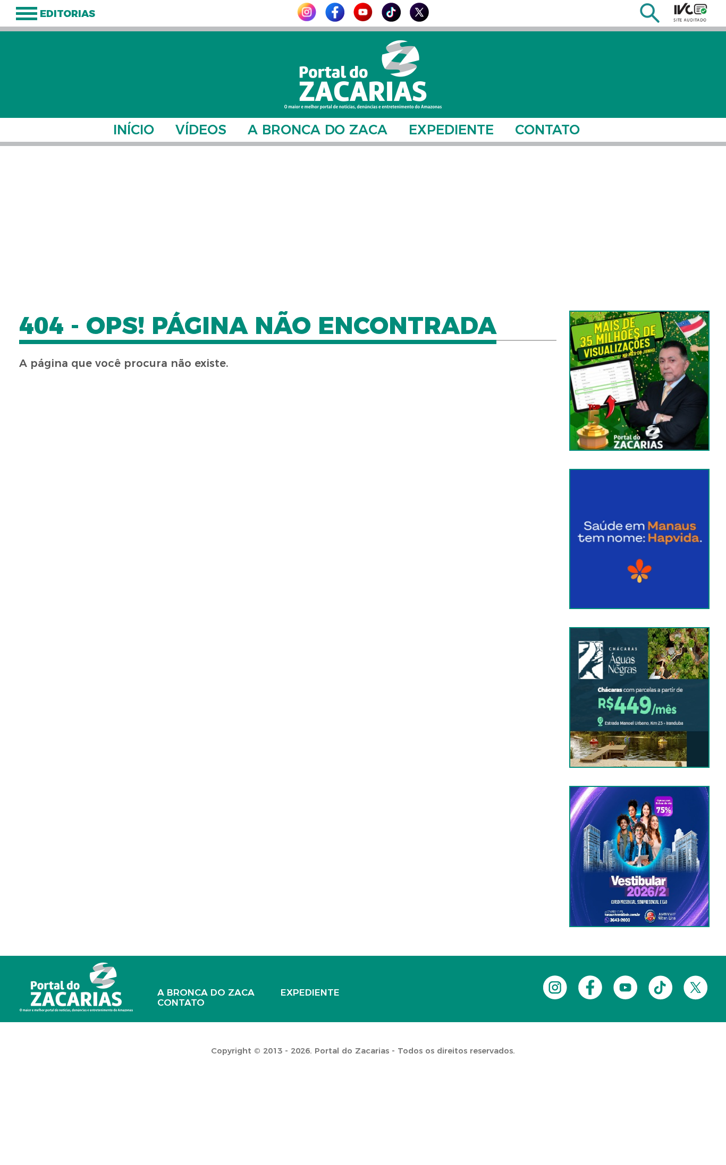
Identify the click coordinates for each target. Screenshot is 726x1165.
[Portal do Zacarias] (363, 74)
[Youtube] (363, 18)
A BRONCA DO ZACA (317, 130)
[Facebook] (334, 19)
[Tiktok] (391, 19)
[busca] (650, 20)
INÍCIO (133, 130)
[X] (419, 19)
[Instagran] (306, 18)
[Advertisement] (363, 228)
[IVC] (690, 12)
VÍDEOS (200, 130)
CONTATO (547, 130)
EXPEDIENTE (451, 130)
